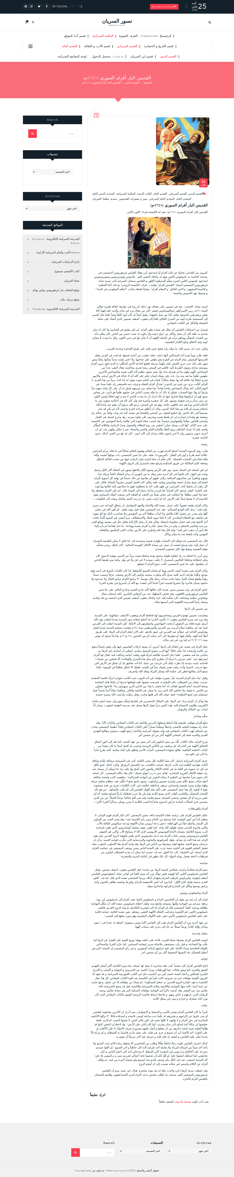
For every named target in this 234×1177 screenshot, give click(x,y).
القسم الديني (168, 56)
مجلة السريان (71, 281)
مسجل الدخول (183, 1101)
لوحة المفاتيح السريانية (72, 56)
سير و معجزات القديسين (133, 199)
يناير (203, 183)
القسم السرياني (127, 46)
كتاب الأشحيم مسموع (67, 271)
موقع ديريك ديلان (69, 299)
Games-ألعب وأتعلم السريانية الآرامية (57, 252)
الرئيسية (166, 36)
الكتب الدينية (144, 194)
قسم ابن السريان (141, 56)
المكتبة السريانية (103, 36)
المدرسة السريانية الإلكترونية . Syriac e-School (55, 241)
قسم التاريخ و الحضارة (159, 46)
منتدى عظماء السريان (104, 199)
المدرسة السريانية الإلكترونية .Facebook (56, 309)
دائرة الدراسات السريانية (65, 262)
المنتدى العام (183, 199)
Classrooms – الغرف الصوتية (138, 36)
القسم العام (69, 46)
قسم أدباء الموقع (75, 36)
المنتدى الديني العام (103, 194)
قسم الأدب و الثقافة (97, 46)
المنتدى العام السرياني (162, 199)
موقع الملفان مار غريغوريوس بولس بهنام (56, 290)
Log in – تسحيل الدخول (108, 56)
